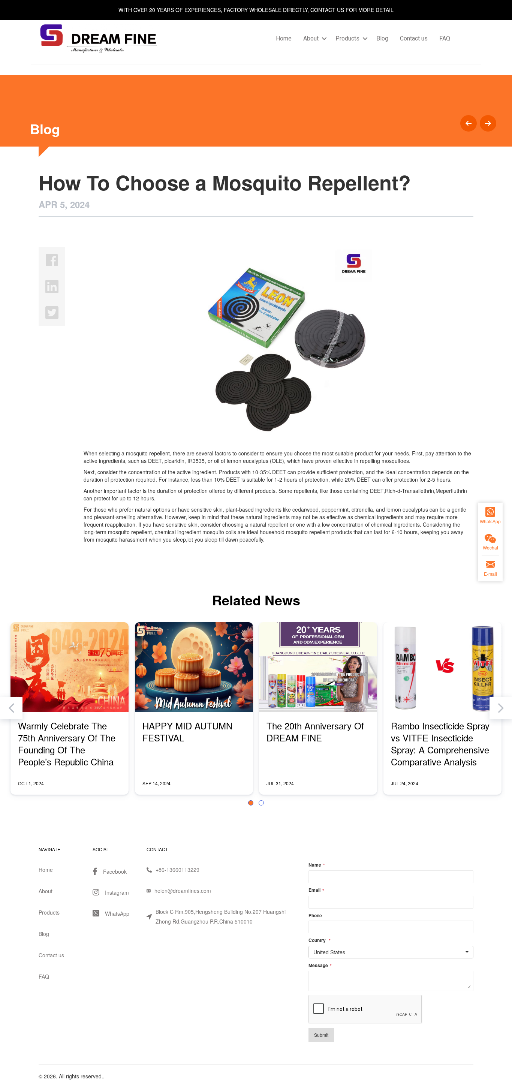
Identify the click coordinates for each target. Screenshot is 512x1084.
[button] (251, 802)
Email (316, 890)
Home (284, 38)
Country (319, 940)
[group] (69, 708)
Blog (382, 38)
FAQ (444, 38)
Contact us (414, 38)
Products (347, 38)
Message (320, 965)
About (311, 38)
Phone (315, 915)
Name (316, 865)
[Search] (464, 38)
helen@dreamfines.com (182, 890)
